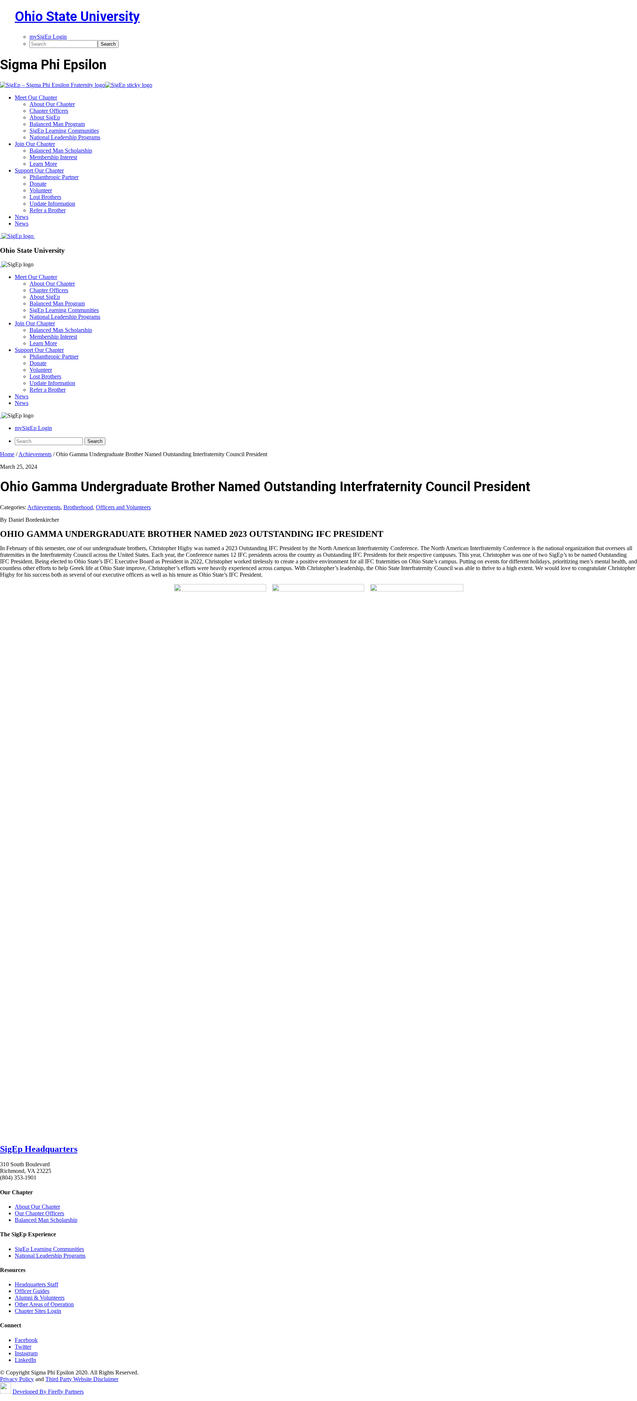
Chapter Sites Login (38, 1311)
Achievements (43, 507)
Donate (37, 363)
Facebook (26, 1340)
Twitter (23, 1347)
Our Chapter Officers (39, 1213)
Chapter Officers (48, 290)
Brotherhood (78, 507)
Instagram (26, 1353)
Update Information (52, 383)
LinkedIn (25, 1360)
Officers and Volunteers (123, 507)
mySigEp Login (33, 428)
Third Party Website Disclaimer (81, 1379)
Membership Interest (53, 336)
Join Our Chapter (35, 323)
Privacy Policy (17, 1379)
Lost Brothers (45, 376)
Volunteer (40, 370)
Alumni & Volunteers (40, 1298)
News (21, 396)
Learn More (43, 343)
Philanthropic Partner (54, 356)
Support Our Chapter (39, 350)
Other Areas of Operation (44, 1304)
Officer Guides (32, 1291)
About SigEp (44, 297)
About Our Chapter (52, 283)
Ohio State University (77, 16)
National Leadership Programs (64, 317)
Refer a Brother (47, 390)
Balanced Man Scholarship (60, 330)
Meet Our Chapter (36, 277)
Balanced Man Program (57, 303)
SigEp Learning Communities (64, 310)
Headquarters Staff (36, 1284)
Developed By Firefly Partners (48, 1391)
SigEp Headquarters (38, 1149)
